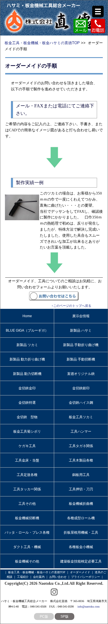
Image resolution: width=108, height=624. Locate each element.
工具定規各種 (27, 475)
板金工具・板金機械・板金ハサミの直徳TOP (42, 43)
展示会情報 (81, 316)
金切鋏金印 (27, 388)
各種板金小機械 (81, 547)
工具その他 (27, 504)
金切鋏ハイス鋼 (81, 403)
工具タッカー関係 (27, 489)
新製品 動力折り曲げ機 (27, 359)
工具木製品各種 (81, 460)
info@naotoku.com (88, 606)
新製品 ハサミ (81, 330)
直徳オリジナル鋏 (81, 374)
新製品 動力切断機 (27, 374)
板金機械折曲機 (81, 504)
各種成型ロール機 (81, 518)
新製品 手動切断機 (81, 359)
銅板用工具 (81, 475)
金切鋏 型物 (27, 417)
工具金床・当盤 (27, 460)
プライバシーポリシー (85, 576)
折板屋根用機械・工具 (81, 532)
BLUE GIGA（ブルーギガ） (27, 330)
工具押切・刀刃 (81, 489)
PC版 (44, 616)
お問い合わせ (58, 576)
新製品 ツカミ (27, 345)
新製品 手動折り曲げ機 (80, 345)
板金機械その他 (27, 561)
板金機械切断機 (27, 518)
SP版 (64, 616)
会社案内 (39, 576)
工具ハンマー (81, 431)
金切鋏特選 (27, 403)
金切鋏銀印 (81, 388)
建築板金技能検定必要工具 (81, 561)
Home (27, 316)
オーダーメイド (80, 572)
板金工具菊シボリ (27, 431)
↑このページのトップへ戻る (71, 305)
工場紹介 (23, 576)
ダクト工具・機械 (27, 547)
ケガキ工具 (27, 446)
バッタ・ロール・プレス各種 (27, 532)
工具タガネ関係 (81, 446)
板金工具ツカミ (81, 417)
